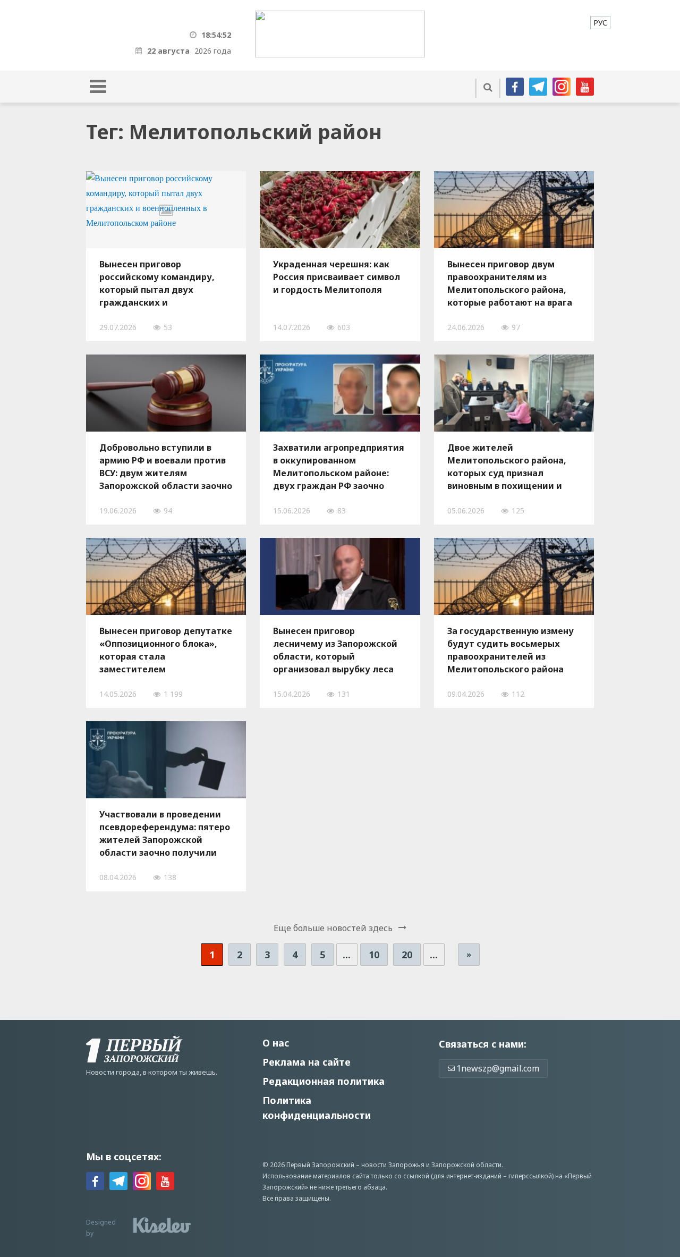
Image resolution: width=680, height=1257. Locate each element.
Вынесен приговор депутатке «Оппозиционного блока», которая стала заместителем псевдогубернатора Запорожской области (165, 650)
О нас (275, 1042)
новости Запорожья (392, 1164)
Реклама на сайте (306, 1062)
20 (407, 954)
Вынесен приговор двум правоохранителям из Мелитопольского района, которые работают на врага (509, 283)
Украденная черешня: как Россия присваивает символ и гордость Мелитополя (336, 277)
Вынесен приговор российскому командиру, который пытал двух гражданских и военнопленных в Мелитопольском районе (157, 283)
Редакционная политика (323, 1081)
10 (374, 954)
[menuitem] (600, 23)
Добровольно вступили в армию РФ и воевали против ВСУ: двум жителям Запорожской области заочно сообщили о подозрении (165, 467)
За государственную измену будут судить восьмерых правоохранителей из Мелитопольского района (510, 650)
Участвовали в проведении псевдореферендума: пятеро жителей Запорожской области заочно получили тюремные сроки (164, 833)
